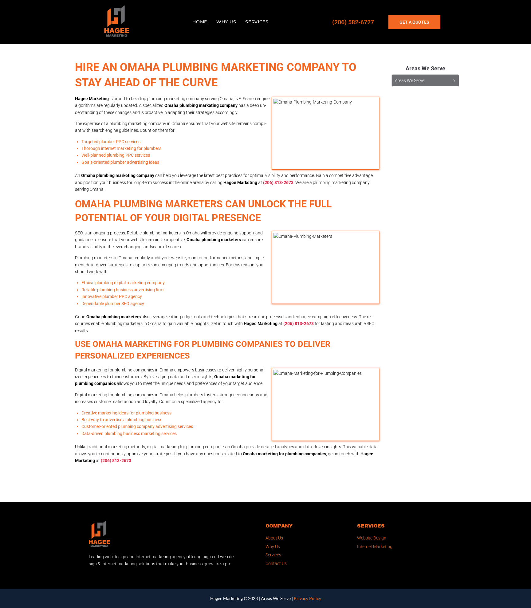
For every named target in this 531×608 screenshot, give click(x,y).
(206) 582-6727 (353, 22)
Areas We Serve (276, 598)
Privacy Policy (307, 598)
